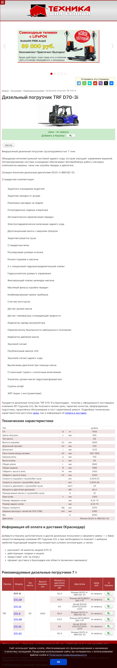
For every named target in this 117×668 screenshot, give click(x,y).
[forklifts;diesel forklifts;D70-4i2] (109, 633)
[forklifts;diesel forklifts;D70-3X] (109, 606)
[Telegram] (78, 83)
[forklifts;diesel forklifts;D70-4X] (109, 626)
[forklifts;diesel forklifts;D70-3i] (71, 136)
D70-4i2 (18, 633)
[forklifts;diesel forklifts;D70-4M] (109, 619)
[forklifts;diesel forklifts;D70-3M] (109, 599)
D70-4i (17, 613)
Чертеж (8, 145)
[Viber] (100, 83)
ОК (58, 662)
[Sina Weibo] (95, 83)
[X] (106, 83)
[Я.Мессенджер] (89, 83)
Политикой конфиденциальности (68, 654)
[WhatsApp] (84, 83)
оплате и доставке (75, 413)
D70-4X (17, 626)
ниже (36, 413)
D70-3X (17, 606)
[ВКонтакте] (111, 83)
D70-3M (18, 599)
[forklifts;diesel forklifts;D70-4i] (109, 613)
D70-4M (18, 619)
